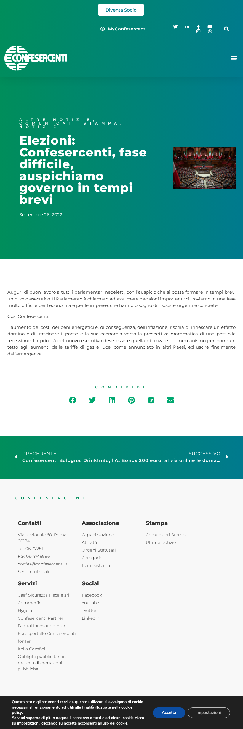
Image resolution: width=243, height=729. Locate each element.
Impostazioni (208, 712)
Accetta (169, 712)
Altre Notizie (56, 119)
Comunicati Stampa (69, 123)
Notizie (39, 127)
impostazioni (28, 723)
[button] (226, 29)
